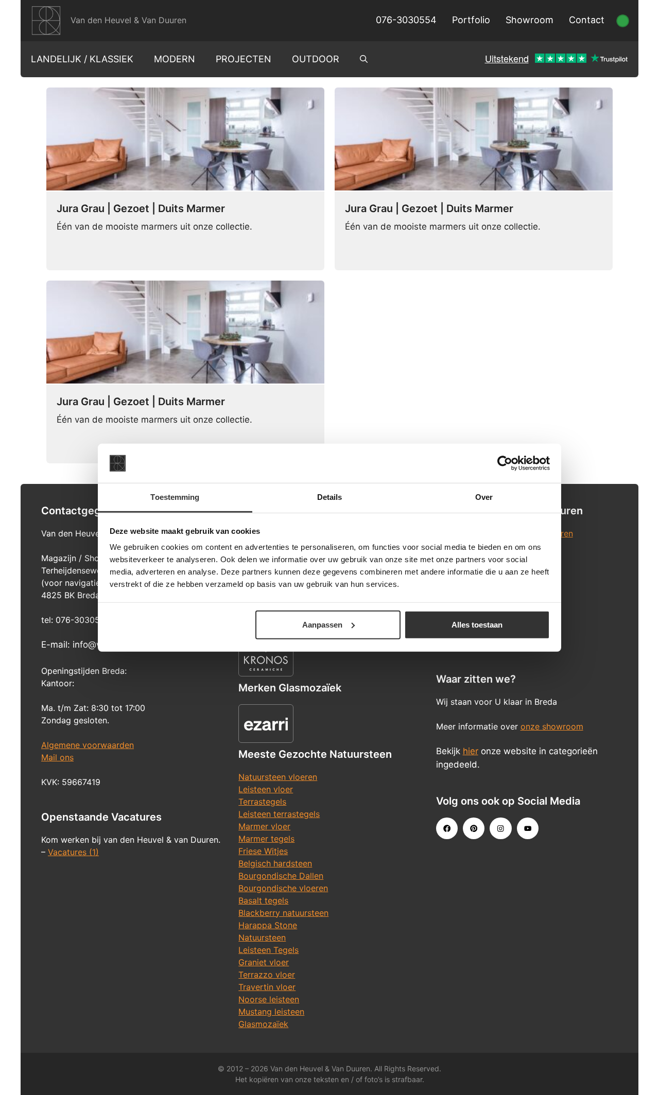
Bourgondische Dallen (280, 876)
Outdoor (315, 59)
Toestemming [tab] (174, 497)
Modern (174, 59)
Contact (586, 19)
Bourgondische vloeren (283, 888)
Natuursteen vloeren (277, 777)
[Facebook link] (447, 828)
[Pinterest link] (473, 828)
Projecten (243, 59)
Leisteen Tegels (268, 950)
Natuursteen (262, 937)
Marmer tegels (266, 838)
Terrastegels (262, 801)
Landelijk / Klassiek (82, 59)
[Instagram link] (500, 828)
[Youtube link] (528, 828)
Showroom (529, 19)
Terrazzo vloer (266, 974)
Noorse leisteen (268, 999)
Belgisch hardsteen (275, 863)
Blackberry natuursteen (283, 913)
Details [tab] (329, 497)
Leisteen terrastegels (279, 814)
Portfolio (471, 19)
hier (470, 751)
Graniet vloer (263, 962)
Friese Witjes (263, 851)
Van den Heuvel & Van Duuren (128, 20)
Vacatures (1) (73, 852)
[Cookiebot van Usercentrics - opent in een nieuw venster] (505, 463)
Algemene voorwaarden (87, 745)
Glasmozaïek (263, 1024)
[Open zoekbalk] (364, 59)
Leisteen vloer (265, 789)
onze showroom (552, 726)
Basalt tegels (263, 900)
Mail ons (57, 757)
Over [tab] (484, 497)
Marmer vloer (264, 826)
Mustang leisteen (271, 1011)
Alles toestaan (477, 624)
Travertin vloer (267, 987)
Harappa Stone (267, 925)
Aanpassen (322, 624)
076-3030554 (406, 19)
